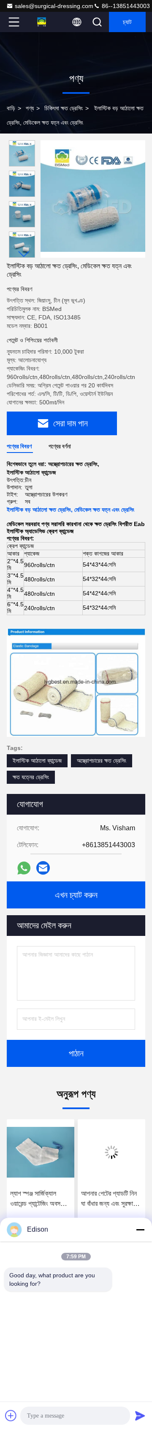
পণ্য (30, 108)
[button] (24, 254)
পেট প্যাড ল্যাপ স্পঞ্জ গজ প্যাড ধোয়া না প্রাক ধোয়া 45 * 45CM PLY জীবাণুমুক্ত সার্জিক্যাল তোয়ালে (108, 1199)
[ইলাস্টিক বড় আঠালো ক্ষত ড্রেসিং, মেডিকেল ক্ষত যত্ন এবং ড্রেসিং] (93, 199)
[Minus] (140, 1229)
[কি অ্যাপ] (24, 868)
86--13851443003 (125, 6)
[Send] (140, 1415)
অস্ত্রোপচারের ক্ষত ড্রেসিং (101, 760)
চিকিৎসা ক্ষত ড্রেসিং (63, 108)
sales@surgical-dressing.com (54, 6)
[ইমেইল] (43, 867)
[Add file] (11, 1415)
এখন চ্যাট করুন (76, 895)
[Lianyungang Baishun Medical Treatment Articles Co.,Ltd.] (42, 22)
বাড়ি (11, 108)
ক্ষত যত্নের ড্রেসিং (31, 777)
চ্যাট (127, 22)
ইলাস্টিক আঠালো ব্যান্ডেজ (37, 760)
